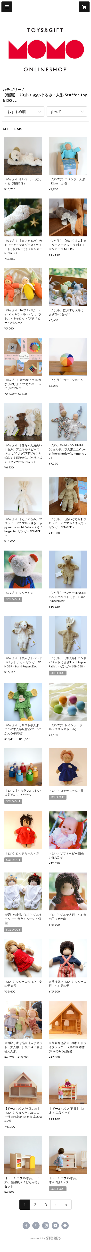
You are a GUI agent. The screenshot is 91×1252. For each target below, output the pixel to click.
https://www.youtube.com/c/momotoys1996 (55, 1225)
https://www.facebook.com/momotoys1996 (26, 1225)
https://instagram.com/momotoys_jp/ (45, 1225)
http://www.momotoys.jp (65, 1225)
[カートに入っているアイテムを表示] (84, 6)
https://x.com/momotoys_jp (36, 1225)
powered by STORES (45, 1239)
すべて (55, 111)
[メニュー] (6, 6)
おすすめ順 (17, 111)
